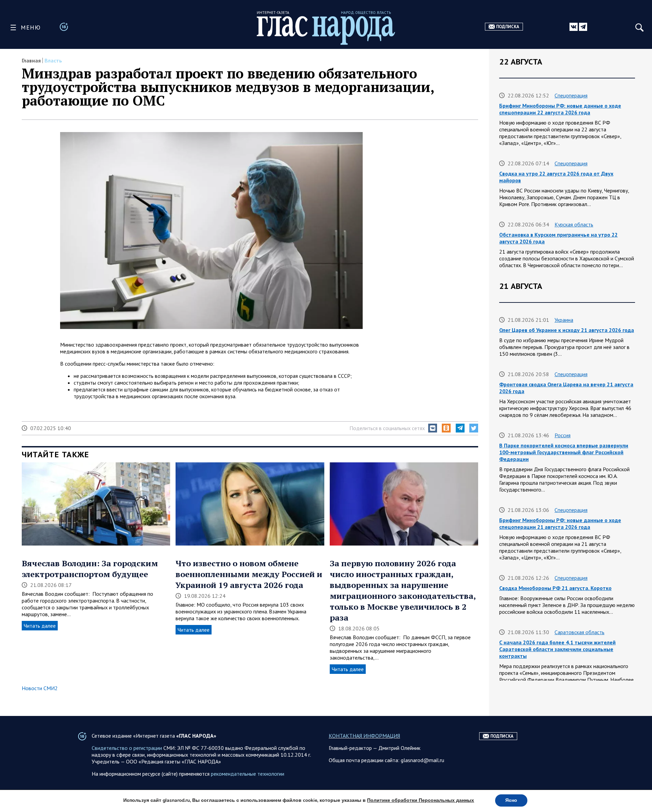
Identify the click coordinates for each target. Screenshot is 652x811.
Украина (564, 319)
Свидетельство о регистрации (127, 747)
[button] (432, 428)
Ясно (511, 800)
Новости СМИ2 (40, 688)
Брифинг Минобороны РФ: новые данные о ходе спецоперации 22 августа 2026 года (560, 109)
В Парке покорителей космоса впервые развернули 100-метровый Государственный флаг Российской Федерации (563, 452)
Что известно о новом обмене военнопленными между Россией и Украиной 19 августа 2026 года (249, 574)
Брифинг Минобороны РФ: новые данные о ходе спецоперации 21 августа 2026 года (560, 523)
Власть (53, 60)
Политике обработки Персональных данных (420, 800)
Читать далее (40, 625)
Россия (562, 435)
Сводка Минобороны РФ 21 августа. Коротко (555, 588)
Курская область (574, 224)
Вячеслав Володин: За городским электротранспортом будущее (90, 568)
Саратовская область (579, 632)
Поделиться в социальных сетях (387, 428)
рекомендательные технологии (247, 773)
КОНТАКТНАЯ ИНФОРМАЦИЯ (364, 735)
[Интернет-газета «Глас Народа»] (326, 30)
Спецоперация (571, 95)
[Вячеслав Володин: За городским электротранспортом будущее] (96, 504)
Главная (31, 60)
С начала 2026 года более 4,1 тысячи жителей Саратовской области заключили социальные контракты (557, 649)
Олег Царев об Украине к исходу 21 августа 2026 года (566, 330)
